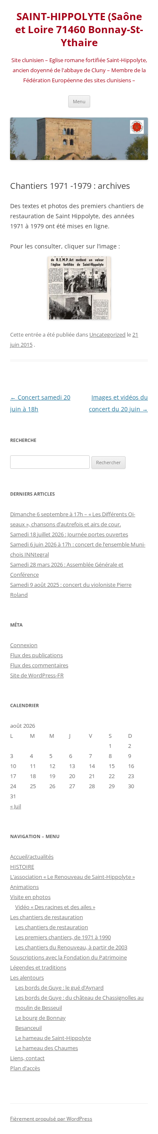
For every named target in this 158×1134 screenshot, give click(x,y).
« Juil (15, 806)
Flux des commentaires (39, 665)
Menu (79, 101)
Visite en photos (30, 897)
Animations (24, 887)
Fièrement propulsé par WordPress (51, 1118)
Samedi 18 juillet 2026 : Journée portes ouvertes (69, 534)
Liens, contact (27, 1058)
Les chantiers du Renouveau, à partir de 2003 (71, 947)
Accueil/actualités (32, 856)
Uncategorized (107, 334)
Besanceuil (28, 1028)
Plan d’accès (25, 1068)
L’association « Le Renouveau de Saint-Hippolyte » (72, 877)
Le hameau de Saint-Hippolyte (53, 1038)
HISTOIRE (22, 866)
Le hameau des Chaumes (46, 1048)
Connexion (23, 645)
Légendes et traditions (38, 967)
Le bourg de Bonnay (40, 1018)
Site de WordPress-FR (37, 675)
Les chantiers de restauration (46, 917)
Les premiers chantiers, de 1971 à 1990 (63, 937)
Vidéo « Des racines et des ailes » (55, 907)
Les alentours (27, 977)
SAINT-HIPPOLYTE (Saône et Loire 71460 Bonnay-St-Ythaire (79, 29)
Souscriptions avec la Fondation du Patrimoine (68, 957)
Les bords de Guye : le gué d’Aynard (59, 987)
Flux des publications (36, 655)
